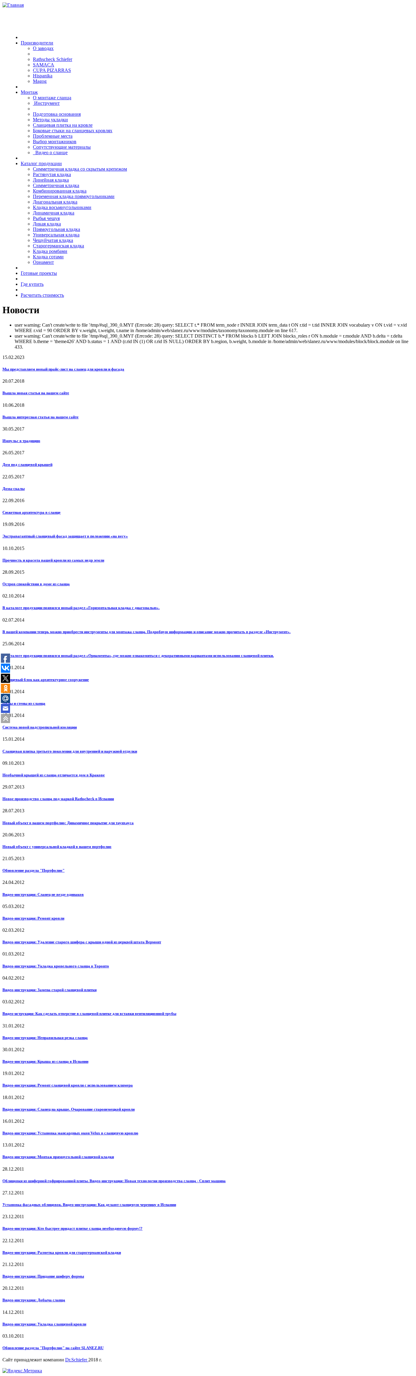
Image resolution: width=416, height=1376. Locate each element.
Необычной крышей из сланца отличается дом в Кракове (53, 775)
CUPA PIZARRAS (52, 70)
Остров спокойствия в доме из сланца (36, 584)
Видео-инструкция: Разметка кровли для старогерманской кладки (61, 1252)
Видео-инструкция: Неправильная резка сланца (45, 1037)
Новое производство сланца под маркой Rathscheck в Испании (58, 798)
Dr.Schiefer (76, 1359)
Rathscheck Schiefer (52, 59)
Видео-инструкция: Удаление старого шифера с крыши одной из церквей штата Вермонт (81, 942)
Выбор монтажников (54, 141)
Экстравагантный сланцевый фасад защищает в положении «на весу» (65, 536)
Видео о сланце (50, 152)
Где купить (32, 284)
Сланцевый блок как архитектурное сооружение (45, 679)
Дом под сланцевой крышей (27, 464)
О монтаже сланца (52, 97)
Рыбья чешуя (46, 218)
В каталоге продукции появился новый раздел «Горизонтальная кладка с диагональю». (81, 607)
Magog (40, 81)
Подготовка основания (57, 114)
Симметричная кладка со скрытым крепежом (80, 169)
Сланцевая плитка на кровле (63, 125)
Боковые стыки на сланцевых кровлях (72, 130)
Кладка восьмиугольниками (62, 207)
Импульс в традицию (21, 440)
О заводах (43, 48)
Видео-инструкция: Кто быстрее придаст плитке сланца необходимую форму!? (72, 1228)
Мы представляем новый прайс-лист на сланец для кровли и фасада (63, 369)
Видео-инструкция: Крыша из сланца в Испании (45, 1061)
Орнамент (43, 262)
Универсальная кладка (56, 234)
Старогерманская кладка (58, 245)
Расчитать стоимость (42, 295)
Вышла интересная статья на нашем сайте (40, 417)
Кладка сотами (48, 256)
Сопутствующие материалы (62, 147)
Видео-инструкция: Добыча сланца (33, 1300)
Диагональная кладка (55, 201)
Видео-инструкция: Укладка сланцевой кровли (44, 1324)
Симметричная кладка (56, 185)
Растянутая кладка (52, 174)
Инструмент (46, 103)
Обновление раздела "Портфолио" (33, 870)
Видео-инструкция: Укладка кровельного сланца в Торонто (55, 966)
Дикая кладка (47, 223)
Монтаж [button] (29, 92)
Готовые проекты (39, 273)
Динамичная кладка (53, 212)
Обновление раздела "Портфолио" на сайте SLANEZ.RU (53, 1348)
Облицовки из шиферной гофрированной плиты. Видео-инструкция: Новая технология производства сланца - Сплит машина (114, 1181)
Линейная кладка (51, 180)
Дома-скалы (13, 488)
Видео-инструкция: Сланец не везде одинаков (43, 894)
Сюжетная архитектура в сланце (31, 512)
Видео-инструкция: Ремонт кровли (33, 918)
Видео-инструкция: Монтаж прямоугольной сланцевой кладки (58, 1156)
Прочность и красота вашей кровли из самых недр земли (53, 560)
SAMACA (43, 64)
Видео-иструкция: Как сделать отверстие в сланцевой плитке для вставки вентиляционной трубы (89, 1013)
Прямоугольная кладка (56, 229)
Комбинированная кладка (59, 190)
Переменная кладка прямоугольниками (74, 196)
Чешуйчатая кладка (53, 240)
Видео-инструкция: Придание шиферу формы (43, 1276)
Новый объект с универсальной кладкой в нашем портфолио (56, 846)
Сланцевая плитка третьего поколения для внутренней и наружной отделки (69, 751)
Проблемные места (52, 136)
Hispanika (42, 75)
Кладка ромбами (50, 251)
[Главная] (13, 5)
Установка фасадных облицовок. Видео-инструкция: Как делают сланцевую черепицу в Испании (89, 1204)
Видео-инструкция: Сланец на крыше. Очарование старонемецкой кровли (68, 1109)
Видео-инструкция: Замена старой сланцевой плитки (49, 990)
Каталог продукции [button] (41, 163)
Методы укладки (50, 119)
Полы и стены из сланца (23, 703)
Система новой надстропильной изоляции (39, 727)
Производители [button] (37, 42)
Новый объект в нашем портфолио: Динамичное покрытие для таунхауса (68, 823)
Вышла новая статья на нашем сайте (35, 393)
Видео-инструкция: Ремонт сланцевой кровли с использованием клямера (67, 1085)
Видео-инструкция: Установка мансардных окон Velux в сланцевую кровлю (70, 1133)
